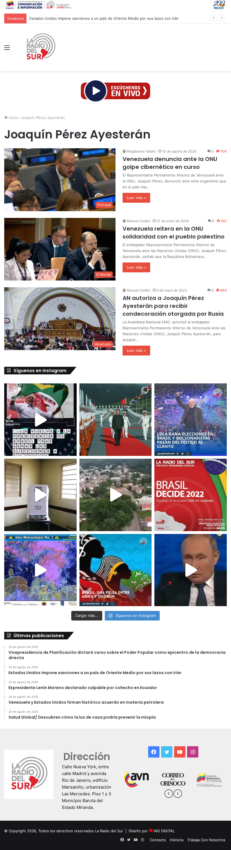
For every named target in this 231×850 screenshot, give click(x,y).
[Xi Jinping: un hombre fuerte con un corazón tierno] (115, 419)
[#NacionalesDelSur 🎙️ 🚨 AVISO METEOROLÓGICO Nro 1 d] (40, 570)
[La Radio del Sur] (40, 47)
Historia (176, 840)
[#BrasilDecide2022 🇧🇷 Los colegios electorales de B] (40, 495)
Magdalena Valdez (141, 151)
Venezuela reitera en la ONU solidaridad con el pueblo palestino (174, 232)
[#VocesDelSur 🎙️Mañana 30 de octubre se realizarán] (115, 570)
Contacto (158, 840)
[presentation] (169, 794)
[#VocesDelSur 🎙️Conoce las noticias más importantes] (40, 419)
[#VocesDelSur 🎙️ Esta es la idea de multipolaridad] (190, 570)
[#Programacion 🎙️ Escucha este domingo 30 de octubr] (190, 495)
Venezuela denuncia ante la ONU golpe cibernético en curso (170, 163)
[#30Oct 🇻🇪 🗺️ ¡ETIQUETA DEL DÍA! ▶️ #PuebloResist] (115, 495)
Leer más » (136, 197)
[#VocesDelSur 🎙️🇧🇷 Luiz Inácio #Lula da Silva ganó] (190, 419)
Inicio (13, 117)
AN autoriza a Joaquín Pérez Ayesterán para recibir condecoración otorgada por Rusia (173, 306)
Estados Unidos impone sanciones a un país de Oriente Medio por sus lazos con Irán (104, 18)
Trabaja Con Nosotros (206, 840)
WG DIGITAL (164, 831)
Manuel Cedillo (138, 221)
